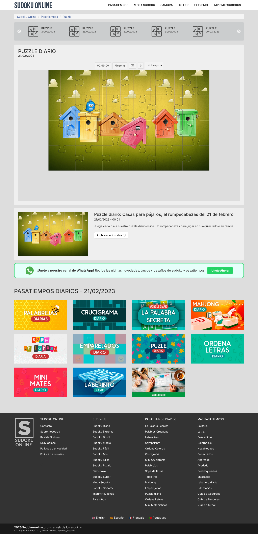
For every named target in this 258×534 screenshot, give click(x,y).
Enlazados (204, 476)
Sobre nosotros (50, 431)
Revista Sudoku (50, 437)
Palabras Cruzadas (156, 431)
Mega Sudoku (101, 482)
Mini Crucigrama (155, 459)
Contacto (46, 425)
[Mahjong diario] (217, 315)
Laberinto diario (207, 482)
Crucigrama (152, 454)
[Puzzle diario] (158, 348)
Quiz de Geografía (209, 493)
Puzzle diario (153, 493)
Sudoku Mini (100, 454)
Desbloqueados (207, 471)
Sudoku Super (101, 476)
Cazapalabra (152, 442)
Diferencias (205, 488)
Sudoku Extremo (103, 431)
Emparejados (153, 488)
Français (138, 517)
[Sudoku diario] (158, 382)
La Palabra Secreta (156, 425)
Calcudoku (99, 471)
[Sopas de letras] (40, 348)
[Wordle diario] (158, 315)
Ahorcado (204, 459)
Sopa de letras (154, 471)
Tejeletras (151, 476)
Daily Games (48, 442)
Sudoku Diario (101, 425)
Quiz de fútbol (206, 505)
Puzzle (66, 16)
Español (119, 517)
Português (159, 517)
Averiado (203, 465)
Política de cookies (52, 454)
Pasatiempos (49, 16)
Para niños (99, 499)
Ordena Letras (154, 499)
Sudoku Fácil (101, 448)
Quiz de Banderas (209, 499)
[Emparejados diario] (99, 348)
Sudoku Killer (101, 459)
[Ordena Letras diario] (217, 348)
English (100, 517)
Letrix (201, 431)
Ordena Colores (155, 448)
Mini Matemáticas (156, 505)
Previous (19, 31)
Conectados (205, 454)
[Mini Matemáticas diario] (40, 382)
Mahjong (150, 482)
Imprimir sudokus (103, 493)
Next (239, 31)
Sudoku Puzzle (102, 465)
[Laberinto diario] (99, 382)
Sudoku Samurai (103, 488)
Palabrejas (151, 465)
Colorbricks (205, 442)
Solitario (203, 425)
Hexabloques (206, 448)
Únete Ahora (220, 270)
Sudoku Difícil (101, 437)
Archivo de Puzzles (110, 235)
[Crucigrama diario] (99, 315)
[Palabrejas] (40, 315)
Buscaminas (205, 437)
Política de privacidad (53, 448)
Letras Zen (152, 437)
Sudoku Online (33, 5)
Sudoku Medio (102, 442)
